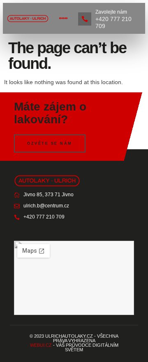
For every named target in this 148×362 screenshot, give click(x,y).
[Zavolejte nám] (84, 19)
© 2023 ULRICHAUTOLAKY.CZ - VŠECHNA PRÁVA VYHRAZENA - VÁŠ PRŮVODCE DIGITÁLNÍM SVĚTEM (74, 343)
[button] (63, 18)
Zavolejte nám (111, 12)
